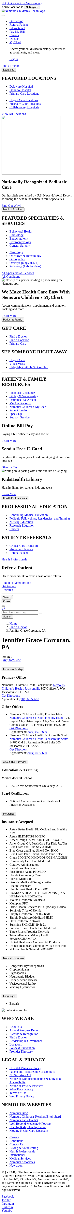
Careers (14, 35)
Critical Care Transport (23, 545)
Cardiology (16, 235)
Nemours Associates (22, 1162)
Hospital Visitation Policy (25, 1068)
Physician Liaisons (21, 549)
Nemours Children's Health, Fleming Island (36, 717)
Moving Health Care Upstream (28, 1130)
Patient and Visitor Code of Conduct (32, 1071)
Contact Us (16, 1144)
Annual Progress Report (24, 1030)
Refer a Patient (18, 24)
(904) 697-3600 (29, 699)
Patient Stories (18, 410)
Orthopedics (17, 259)
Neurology (16, 252)
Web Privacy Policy (21, 1096)
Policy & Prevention (22, 1048)
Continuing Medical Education (28, 515)
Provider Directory (21, 1051)
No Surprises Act (20, 1075)
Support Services (20, 417)
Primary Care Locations (24, 93)
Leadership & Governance (25, 1041)
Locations (15, 1044)
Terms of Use (17, 1093)
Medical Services (20, 1158)
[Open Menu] (3, 606)
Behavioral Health (20, 231)
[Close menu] (3, 15)
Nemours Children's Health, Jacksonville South (38, 739)
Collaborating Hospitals (24, 107)
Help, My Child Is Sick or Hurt (28, 367)
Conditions (16, 1140)
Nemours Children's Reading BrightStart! (35, 1116)
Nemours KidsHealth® (23, 1120)
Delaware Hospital (21, 86)
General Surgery (19, 245)
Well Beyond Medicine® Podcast (30, 1123)
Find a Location (19, 340)
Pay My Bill (17, 31)
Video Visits (17, 363)
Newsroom (16, 1165)
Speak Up (15, 414)
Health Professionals (22, 1151)
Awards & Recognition (23, 1034)
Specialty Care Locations (25, 103)
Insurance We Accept (22, 399)
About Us (15, 1026)
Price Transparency (21, 1089)
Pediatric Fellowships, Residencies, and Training (39, 518)
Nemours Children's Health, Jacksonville (33, 686)
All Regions (31, 7)
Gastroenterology (20, 242)
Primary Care (17, 343)
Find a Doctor (18, 336)
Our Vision (16, 21)
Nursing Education (21, 522)
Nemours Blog (18, 1113)
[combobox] (20, 612)
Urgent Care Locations (23, 100)
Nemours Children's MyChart (27, 406)
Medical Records (20, 403)
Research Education (21, 525)
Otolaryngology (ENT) (23, 262)
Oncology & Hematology (25, 255)
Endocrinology (18, 238)
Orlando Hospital (20, 90)
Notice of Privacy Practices (26, 1085)
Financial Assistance (22, 392)
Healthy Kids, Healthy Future (27, 1127)
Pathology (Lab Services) (25, 266)
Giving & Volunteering (23, 396)
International (17, 28)
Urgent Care (17, 360)
